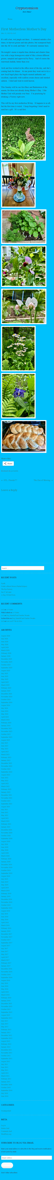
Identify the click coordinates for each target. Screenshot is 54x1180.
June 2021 (4, 812)
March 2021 (5, 821)
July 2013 (4, 1021)
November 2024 (6, 696)
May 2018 (4, 919)
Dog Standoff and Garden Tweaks (18, 615)
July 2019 (4, 879)
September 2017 (6, 942)
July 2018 (4, 913)
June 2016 (4, 986)
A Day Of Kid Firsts (8, 595)
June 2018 (4, 916)
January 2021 (5, 827)
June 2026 (4, 641)
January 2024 (5, 725)
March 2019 (5, 890)
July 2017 (4, 948)
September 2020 (6, 838)
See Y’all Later (6, 592)
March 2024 (5, 719)
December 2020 (6, 830)
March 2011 (5, 1076)
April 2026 (5, 647)
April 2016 (5, 992)
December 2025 (6, 659)
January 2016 (5, 1000)
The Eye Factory (6, 589)
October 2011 (6, 1055)
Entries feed (5, 1128)
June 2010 (4, 1096)
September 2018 (6, 908)
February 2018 (6, 928)
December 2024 (6, 693)
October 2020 (6, 835)
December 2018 (6, 899)
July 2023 (4, 743)
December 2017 (6, 934)
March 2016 (5, 995)
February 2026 (6, 653)
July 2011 (4, 1064)
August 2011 (5, 1061)
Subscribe (7, 1165)
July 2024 (4, 708)
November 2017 (6, 937)
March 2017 (5, 960)
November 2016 (6, 971)
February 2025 (6, 688)
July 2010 (4, 1093)
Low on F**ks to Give (14, 621)
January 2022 (5, 792)
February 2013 (6, 1029)
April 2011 (5, 1073)
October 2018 (6, 905)
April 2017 (5, 957)
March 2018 (5, 925)
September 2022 (6, 772)
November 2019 (6, 867)
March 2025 (5, 685)
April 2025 (5, 682)
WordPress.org (6, 1134)
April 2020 (5, 853)
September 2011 (6, 1058)
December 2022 (6, 763)
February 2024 (6, 722)
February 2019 (6, 893)
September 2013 (6, 1018)
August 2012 (5, 1041)
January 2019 (5, 896)
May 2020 (4, 850)
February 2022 (6, 789)
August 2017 (5, 945)
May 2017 (4, 954)
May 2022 (4, 780)
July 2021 (4, 809)
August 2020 (5, 841)
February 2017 (6, 963)
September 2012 (6, 1038)
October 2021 (6, 801)
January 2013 (5, 1032)
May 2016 (4, 989)
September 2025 (6, 667)
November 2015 (6, 1006)
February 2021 (6, 824)
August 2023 (5, 740)
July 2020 (4, 844)
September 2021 (6, 803)
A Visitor (9, 609)
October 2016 (6, 974)
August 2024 (5, 705)
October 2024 (6, 699)
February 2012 (6, 1044)
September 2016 (6, 977)
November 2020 (6, 832)
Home (10, 19)
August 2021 (5, 806)
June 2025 (4, 676)
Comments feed (6, 1131)
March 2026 (5, 650)
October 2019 (6, 870)
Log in (3, 1125)
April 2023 (5, 751)
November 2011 (6, 1052)
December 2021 (6, 795)
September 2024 (6, 702)
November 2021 (6, 798)
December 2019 (6, 864)
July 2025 (4, 673)
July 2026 (4, 638)
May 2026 (4, 644)
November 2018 (6, 902)
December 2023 (6, 728)
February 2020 (6, 858)
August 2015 (5, 1015)
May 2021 (4, 815)
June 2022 (4, 777)
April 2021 (5, 818)
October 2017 (6, 940)
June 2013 (4, 1023)
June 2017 (4, 951)
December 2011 (6, 1050)
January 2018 (5, 931)
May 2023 (4, 748)
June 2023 (4, 746)
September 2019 (6, 873)
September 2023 (6, 737)
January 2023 (5, 760)
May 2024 (4, 714)
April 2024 (5, 717)
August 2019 (5, 876)
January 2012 (5, 1047)
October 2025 (6, 664)
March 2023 (5, 754)
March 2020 (5, 856)
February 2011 (6, 1079)
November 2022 (6, 766)
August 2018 (5, 911)
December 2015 (6, 1003)
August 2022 (5, 774)
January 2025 (5, 691)
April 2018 (5, 922)
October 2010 (6, 1087)
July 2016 (4, 983)
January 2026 (5, 656)
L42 (14, 33)
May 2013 (4, 1026)
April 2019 (5, 887)
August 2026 (5, 636)
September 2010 (6, 1090)
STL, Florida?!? (9, 480)
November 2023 (6, 731)
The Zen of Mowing (43, 480)
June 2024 (4, 711)
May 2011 (4, 1070)
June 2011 (4, 1067)
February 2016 (6, 997)
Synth (3, 583)
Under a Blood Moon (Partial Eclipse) (14, 586)
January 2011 (5, 1081)
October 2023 (6, 734)
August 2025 (5, 670)
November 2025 (6, 662)
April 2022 (5, 783)
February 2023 (6, 757)
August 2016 (5, 980)
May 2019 (4, 885)
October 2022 (6, 769)
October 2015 (6, 1009)
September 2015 (6, 1012)
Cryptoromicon (27, 8)
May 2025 (4, 679)
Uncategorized (6, 1110)
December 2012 (6, 1035)
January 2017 (5, 966)
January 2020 (5, 861)
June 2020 (4, 847)
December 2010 (6, 1084)
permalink (14, 471)
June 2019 (4, 882)
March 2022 (5, 786)
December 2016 (6, 968)
